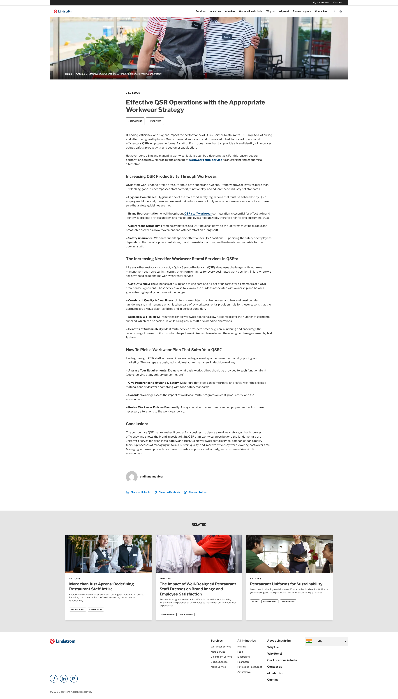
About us (230, 11)
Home (68, 73)
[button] (334, 11)
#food (255, 601)
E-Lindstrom (321, 2)
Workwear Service (221, 646)
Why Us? (273, 647)
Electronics (243, 656)
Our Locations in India (282, 660)
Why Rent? (274, 653)
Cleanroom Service (221, 656)
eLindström (275, 673)
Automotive (244, 672)
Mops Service (218, 666)
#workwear (154, 121)
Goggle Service (219, 662)
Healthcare (243, 662)
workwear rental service (205, 159)
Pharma (241, 646)
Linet (337, 2)
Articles (80, 73)
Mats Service (218, 651)
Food (240, 651)
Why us (270, 11)
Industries (215, 11)
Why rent (284, 11)
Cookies (272, 679)
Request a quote (302, 11)
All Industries (246, 640)
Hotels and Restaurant (249, 666)
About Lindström (279, 640)
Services (201, 11)
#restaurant (135, 121)
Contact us (321, 11)
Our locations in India (250, 11)
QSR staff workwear (198, 213)
